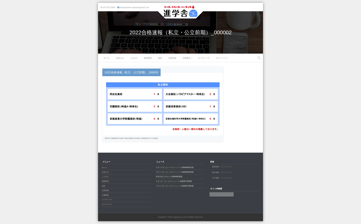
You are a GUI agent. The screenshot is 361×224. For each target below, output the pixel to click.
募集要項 (148, 58)
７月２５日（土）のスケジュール (168, 186)
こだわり (134, 58)
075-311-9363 (226, 167)
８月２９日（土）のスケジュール (168, 167)
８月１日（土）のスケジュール (168, 181)
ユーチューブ (204, 58)
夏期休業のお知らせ (163, 177)
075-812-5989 (226, 178)
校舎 (160, 58)
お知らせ (120, 58)
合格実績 (172, 58)
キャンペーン (222, 58)
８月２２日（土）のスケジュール (168, 172)
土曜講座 (186, 58)
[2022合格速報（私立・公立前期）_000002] (162, 130)
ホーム (107, 58)
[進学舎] (180, 17)
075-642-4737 (226, 172)
